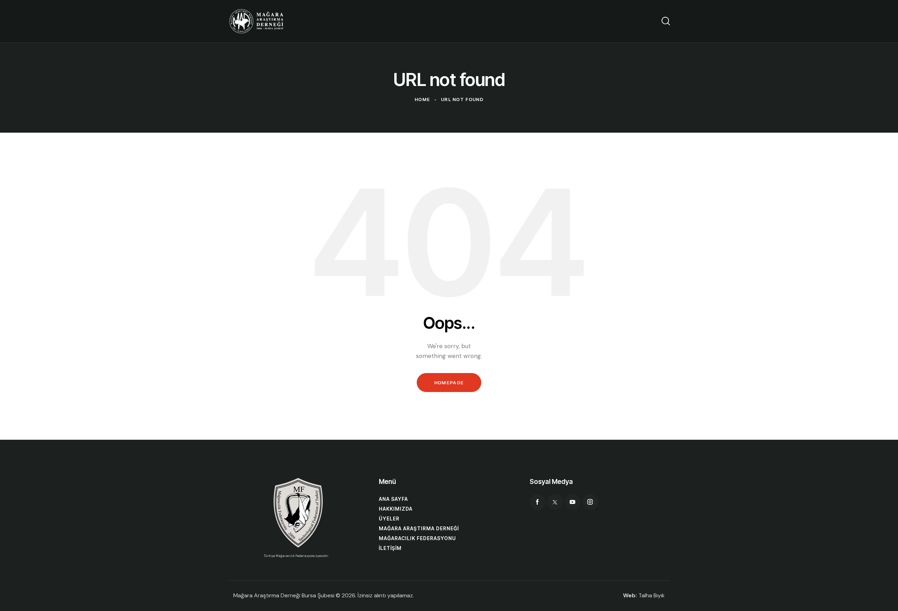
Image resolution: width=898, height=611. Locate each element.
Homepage (449, 382)
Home (422, 99)
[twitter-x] (555, 502)
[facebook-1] (537, 502)
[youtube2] (573, 502)
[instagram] (590, 502)
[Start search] (666, 21)
